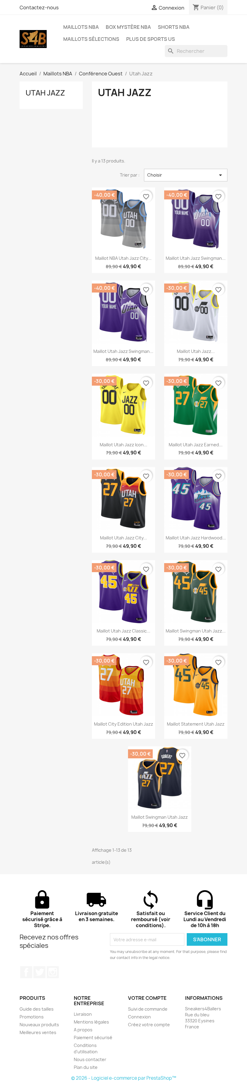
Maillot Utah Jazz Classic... (123, 631)
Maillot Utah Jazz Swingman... (196, 258)
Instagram (53, 972)
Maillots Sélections (91, 39)
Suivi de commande (147, 1009)
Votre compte (147, 998)
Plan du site (86, 1067)
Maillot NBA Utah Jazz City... (123, 258)
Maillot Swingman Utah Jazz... (196, 631)
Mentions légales (91, 1022)
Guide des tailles (37, 1009)
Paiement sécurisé (93, 1037)
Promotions (32, 1017)
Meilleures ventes (38, 1032)
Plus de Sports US (150, 39)
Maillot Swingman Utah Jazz (159, 817)
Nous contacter (90, 1059)
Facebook (26, 972)
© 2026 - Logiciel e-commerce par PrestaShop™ (123, 1078)
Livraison (83, 1014)
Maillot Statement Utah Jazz (195, 724)
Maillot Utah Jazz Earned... (196, 444)
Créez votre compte (149, 1024)
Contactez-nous (39, 7)
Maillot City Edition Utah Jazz (123, 724)
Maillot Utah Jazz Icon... (123, 444)
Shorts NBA (173, 27)
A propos (83, 1030)
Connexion (139, 1017)
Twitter (39, 972)
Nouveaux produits (39, 1024)
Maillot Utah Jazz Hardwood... (196, 538)
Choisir (185, 175)
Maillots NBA (81, 27)
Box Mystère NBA (128, 27)
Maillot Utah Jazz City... (123, 538)
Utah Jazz (45, 93)
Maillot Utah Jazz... (196, 351)
